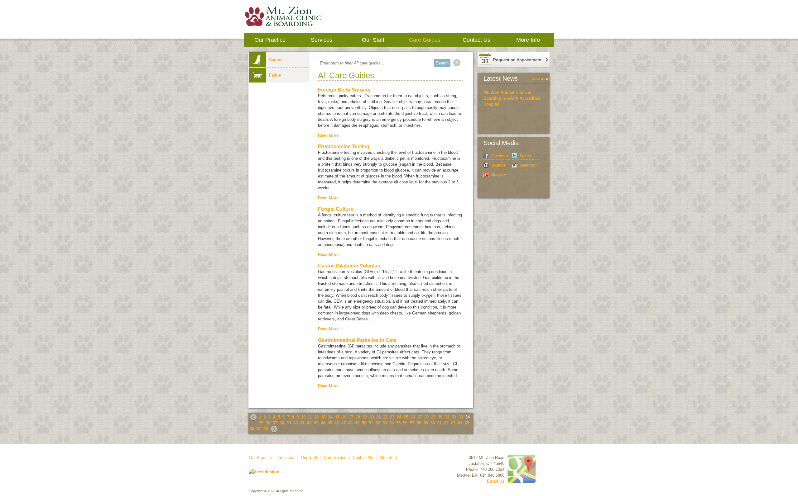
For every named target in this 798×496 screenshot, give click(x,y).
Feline (275, 75)
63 (453, 423)
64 (460, 423)
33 (461, 417)
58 (419, 423)
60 (432, 423)
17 (351, 417)
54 (391, 423)
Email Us (495, 481)
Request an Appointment (517, 59)
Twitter (525, 156)
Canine (275, 59)
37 (275, 423)
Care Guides (424, 40)
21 (378, 417)
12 (317, 417)
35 (261, 423)
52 (378, 423)
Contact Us (476, 40)
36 (268, 423)
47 (343, 423)
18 (358, 417)
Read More (328, 135)
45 (330, 423)
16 (344, 417)
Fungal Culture (335, 209)
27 (419, 417)
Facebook (500, 156)
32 (454, 417)
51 (371, 423)
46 (336, 423)
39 (288, 423)
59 (426, 423)
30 (440, 417)
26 (413, 417)
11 (310, 417)
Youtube (498, 165)
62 (446, 423)
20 (371, 417)
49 (357, 423)
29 (433, 417)
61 (439, 423)
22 (385, 417)
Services (321, 40)
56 (405, 423)
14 (330, 417)
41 (302, 423)
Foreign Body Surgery (344, 89)
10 (303, 417)
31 (447, 417)
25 (406, 417)
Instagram (529, 165)
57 (412, 423)
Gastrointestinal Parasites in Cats (357, 340)
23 (392, 417)
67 (259, 429)
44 (323, 423)
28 (426, 417)
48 (350, 423)
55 (398, 423)
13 (323, 417)
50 (364, 423)
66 (252, 429)
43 (316, 423)
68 (265, 429)
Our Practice (270, 40)
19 (365, 417)
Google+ (498, 174)
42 (309, 423)
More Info (528, 40)
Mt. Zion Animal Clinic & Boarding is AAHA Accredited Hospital (511, 98)
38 (282, 423)
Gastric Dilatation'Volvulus (349, 265)
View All (538, 79)
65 (467, 423)
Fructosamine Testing (343, 146)
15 (337, 417)
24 (399, 417)
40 (295, 423)
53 (384, 423)
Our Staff (373, 40)
